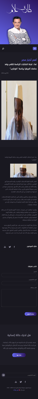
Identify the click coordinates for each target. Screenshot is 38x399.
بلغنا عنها (19, 355)
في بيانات (16, 390)
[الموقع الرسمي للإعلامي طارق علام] (19, 8)
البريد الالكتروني (33, 279)
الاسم (35, 271)
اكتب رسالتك (33, 287)
